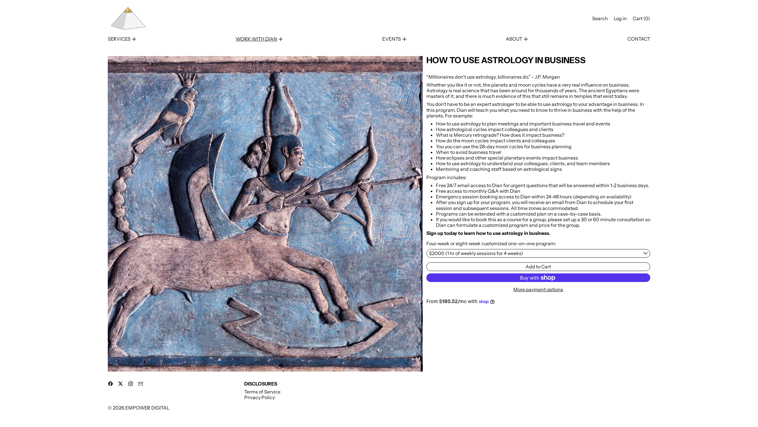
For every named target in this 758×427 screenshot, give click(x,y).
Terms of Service (262, 392)
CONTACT (638, 39)
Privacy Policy (259, 397)
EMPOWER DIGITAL (147, 408)
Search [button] (600, 18)
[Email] (140, 383)
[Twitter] (120, 383)
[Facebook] (110, 383)
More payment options (538, 289)
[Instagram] (130, 383)
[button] (265, 214)
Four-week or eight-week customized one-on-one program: (491, 243)
